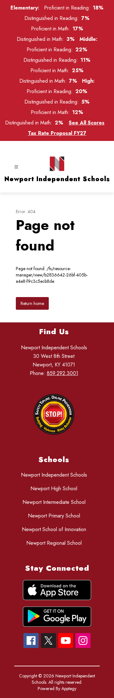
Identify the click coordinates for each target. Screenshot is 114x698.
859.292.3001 (62, 373)
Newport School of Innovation (54, 529)
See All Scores (86, 122)
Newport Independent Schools (54, 475)
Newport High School (53, 488)
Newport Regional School (54, 543)
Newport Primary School (54, 515)
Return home (32, 303)
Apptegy (68, 688)
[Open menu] (16, 167)
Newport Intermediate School (54, 502)
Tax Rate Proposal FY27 (57, 133)
